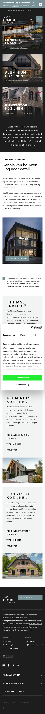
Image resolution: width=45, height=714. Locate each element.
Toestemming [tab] (9, 335)
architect (28, 627)
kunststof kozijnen (19, 617)
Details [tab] (23, 335)
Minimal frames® (35, 623)
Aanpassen (21, 385)
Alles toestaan (22, 378)
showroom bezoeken (23, 630)
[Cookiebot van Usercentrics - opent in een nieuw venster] (31, 327)
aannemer (20, 627)
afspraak (15, 5)
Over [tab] (37, 335)
